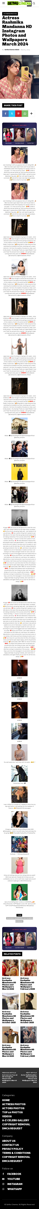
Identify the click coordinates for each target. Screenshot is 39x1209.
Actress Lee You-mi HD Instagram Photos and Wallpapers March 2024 (9, 1078)
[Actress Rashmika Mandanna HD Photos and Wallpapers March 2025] (10, 1034)
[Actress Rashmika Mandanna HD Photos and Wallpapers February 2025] (28, 1034)
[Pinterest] (18, 113)
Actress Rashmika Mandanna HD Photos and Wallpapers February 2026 (27, 983)
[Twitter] (12, 113)
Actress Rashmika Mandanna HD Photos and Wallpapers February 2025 (27, 1050)
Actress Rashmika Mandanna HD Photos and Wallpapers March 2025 (9, 1050)
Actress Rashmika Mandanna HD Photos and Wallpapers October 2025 (9, 1017)
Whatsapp (14, 1189)
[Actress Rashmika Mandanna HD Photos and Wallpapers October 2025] (10, 1001)
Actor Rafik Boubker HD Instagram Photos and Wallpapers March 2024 (29, 1078)
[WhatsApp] (25, 113)
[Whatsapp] (3, 1189)
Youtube (13, 1179)
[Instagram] (3, 1184)
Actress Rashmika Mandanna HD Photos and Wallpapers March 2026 (9, 983)
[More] (31, 113)
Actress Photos (10, 14)
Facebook (14, 1174)
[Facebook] (5, 113)
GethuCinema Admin (12, 49)
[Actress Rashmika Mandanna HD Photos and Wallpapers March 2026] (10, 967)
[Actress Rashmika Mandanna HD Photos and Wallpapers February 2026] (28, 967)
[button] (19, 164)
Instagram (14, 1184)
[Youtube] (3, 1179)
